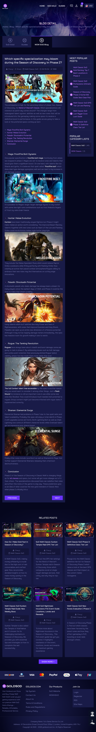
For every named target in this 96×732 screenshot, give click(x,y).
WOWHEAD (54, 695)
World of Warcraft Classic (29, 108)
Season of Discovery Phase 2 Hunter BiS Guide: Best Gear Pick (82, 95)
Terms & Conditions (34, 703)
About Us (30, 699)
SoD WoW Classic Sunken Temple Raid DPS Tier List (47, 543)
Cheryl (10, 69)
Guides (62, 6)
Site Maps (78, 704)
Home (42, 6)
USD (90, 6)
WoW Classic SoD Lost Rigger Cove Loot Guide (80, 114)
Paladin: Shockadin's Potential (19, 135)
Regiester (78, 696)
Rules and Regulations (35, 707)
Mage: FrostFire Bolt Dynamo (18, 130)
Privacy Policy (32, 711)
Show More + (48, 661)
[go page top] (92, 722)
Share (19, 69)
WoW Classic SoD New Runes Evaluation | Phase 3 (79, 607)
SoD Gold (51, 6)
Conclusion (11, 144)
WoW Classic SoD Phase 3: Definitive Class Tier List (80, 124)
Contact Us (31, 695)
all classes (14, 478)
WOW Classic (76, 151)
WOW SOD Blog (42, 44)
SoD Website (54, 691)
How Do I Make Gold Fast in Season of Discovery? (16, 543)
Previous (12, 498)
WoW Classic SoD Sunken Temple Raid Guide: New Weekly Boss (15, 609)
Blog (12, 26)
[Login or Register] (76, 6)
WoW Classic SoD (31, 69)
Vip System (30, 691)
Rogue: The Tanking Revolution (19, 138)
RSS (75, 700)
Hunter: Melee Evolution (16, 133)
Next (57, 498)
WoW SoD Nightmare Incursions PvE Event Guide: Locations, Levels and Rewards (48, 610)
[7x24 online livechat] (92, 714)
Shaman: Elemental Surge (17, 141)
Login (76, 692)
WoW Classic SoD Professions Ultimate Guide (82, 84)
